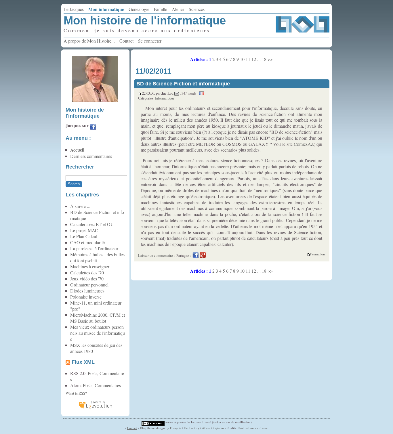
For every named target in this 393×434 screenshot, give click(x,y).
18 (264, 59)
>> (270, 59)
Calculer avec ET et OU (92, 224)
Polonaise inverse (86, 297)
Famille (160, 9)
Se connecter (149, 41)
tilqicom (218, 428)
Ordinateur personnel (89, 285)
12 (253, 59)
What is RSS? (76, 393)
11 (248, 59)
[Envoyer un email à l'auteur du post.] (176, 93)
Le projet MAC (84, 230)
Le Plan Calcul (83, 236)
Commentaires (108, 385)
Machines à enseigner (89, 266)
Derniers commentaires (91, 156)
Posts (92, 373)
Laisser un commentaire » (156, 255)
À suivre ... (80, 206)
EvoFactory (191, 428)
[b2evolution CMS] (95, 408)
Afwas (206, 428)
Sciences (197, 9)
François (175, 428)
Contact (126, 41)
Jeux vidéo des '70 (87, 279)
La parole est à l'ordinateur (94, 248)
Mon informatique (106, 9)
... (259, 59)
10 (242, 59)
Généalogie (139, 9)
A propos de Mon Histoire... (89, 41)
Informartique (165, 98)
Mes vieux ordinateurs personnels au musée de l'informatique (97, 333)
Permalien (317, 254)
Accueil (77, 149)
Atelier (178, 9)
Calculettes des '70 (87, 272)
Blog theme (147, 428)
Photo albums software (253, 428)
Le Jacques (74, 9)
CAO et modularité (87, 242)
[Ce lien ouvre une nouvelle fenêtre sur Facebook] (93, 128)
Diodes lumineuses (87, 291)
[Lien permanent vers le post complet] (139, 93)
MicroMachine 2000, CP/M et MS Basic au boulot (97, 318)
